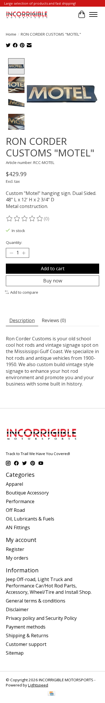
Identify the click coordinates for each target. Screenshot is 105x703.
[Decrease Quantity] (11, 253)
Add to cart (52, 268)
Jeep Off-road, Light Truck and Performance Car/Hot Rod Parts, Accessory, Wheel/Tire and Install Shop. (49, 585)
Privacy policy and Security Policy (41, 618)
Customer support (26, 644)
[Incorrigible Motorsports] (27, 14)
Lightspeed (38, 685)
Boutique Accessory (27, 493)
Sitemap (15, 653)
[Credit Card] (51, 694)
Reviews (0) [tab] (54, 320)
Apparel (14, 484)
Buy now (52, 280)
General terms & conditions (35, 601)
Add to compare (24, 292)
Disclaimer (17, 609)
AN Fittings (18, 527)
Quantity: (14, 242)
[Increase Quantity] (23, 253)
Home (11, 34)
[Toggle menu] (93, 14)
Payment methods (26, 627)
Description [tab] (22, 320)
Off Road (15, 510)
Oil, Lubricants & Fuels (30, 519)
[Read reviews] (25, 218)
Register (15, 549)
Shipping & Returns (27, 635)
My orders (17, 558)
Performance (20, 501)
